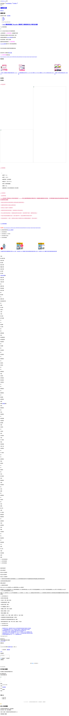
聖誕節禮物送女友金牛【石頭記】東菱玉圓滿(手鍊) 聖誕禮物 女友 (14, 630)
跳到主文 (2, 10)
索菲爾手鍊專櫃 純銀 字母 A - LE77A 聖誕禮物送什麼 (11, 634)
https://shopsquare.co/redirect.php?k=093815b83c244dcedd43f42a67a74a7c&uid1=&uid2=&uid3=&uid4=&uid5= (18, 56)
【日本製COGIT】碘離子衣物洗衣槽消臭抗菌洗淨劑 (47, 251)
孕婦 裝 (3, 403)
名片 (3, 20)
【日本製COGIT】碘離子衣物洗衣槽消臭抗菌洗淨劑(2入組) (27, 251)
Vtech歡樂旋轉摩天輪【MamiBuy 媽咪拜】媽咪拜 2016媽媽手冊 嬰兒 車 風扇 (16, 629)
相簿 (3, 17)
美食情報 (8, 15)
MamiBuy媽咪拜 (10, 37)
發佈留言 (2, 659)
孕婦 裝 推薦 (2, 275)
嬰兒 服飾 (10, 52)
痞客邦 (9, 646)
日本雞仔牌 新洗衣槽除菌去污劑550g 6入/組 (8, 251)
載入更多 (2, 653)
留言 (11, 646)
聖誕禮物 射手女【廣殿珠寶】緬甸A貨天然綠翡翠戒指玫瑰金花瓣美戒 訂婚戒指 (16, 628)
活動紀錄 (8, 649)
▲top (1, 651)
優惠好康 (3, 8)
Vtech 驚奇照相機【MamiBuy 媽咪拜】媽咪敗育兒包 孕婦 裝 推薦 (20, 24)
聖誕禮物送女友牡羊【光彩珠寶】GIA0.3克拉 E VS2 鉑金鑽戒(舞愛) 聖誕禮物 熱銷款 (17, 633)
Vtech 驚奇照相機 (3, 223)
